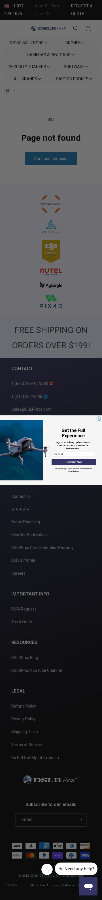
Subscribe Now (74, 462)
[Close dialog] (99, 418)
